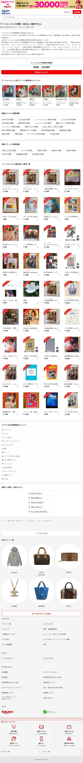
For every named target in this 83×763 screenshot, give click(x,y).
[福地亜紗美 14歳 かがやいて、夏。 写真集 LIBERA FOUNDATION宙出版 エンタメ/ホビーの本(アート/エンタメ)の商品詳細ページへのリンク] (11, 400)
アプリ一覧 (46, 751)
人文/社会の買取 (24, 119)
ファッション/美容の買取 (11, 127)
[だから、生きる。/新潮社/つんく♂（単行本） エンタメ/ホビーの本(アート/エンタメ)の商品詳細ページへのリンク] (11, 289)
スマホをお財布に (41, 744)
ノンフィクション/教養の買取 (45, 119)
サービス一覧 (5, 751)
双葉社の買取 (42, 150)
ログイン (67, 12)
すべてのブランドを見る (41, 613)
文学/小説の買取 (8, 119)
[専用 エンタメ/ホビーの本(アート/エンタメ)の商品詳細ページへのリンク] (31, 289)
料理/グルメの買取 (31, 127)
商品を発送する (36, 507)
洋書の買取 (19, 134)
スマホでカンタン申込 (13, 744)
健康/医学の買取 (24, 123)
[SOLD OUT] (8, 91)
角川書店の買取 (38, 154)
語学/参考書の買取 (48, 130)
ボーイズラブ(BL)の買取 (36, 134)
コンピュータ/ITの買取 (43, 123)
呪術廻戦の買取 (22, 154)
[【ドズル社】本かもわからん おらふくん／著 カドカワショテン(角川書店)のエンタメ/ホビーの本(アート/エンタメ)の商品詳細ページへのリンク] (72, 400)
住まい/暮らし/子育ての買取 (53, 127)
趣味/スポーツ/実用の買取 (65, 123)
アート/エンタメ (7, 186)
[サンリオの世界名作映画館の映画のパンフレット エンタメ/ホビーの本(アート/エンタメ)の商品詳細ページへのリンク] (72, 205)
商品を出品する (36, 493)
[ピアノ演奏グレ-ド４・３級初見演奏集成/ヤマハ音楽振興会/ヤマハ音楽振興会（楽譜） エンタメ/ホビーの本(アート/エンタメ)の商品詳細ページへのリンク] (31, 372)
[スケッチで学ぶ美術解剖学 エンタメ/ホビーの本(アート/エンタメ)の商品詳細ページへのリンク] (31, 205)
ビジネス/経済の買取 (68, 119)
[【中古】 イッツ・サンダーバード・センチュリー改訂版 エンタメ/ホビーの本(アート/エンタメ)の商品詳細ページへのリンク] (72, 233)
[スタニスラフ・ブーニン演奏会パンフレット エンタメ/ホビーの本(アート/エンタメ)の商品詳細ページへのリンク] (52, 400)
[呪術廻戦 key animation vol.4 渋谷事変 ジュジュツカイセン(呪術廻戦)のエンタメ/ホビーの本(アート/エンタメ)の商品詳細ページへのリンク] (72, 344)
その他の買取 (55, 134)
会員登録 (77, 12)
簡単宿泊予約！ (69, 732)
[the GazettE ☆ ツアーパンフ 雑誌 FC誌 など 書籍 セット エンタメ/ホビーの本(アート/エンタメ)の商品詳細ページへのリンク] (52, 261)
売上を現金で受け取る (39, 511)
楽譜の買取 (6, 134)
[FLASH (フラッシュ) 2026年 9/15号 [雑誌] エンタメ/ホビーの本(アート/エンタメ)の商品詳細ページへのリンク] (11, 233)
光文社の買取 (6, 154)
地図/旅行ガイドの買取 (28, 130)
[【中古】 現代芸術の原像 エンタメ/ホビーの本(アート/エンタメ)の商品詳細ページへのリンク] (72, 261)
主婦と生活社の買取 (9, 150)
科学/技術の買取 (8, 123)
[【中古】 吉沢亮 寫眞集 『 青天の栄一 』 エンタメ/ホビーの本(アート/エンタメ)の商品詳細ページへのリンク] (52, 344)
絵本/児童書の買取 (8, 130)
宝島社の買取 (71, 150)
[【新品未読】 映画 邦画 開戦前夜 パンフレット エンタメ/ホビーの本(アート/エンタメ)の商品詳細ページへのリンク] (11, 317)
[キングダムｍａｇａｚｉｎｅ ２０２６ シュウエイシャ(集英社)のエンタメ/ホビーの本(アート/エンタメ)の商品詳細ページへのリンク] (52, 233)
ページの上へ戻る (41, 533)
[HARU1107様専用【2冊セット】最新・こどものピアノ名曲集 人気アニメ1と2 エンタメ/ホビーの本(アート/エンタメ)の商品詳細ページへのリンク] (11, 261)
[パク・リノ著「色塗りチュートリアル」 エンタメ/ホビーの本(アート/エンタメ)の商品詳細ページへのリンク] (31, 400)
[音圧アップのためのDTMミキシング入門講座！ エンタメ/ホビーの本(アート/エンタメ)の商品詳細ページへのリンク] (11, 205)
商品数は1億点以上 (13, 732)
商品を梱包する (36, 498)
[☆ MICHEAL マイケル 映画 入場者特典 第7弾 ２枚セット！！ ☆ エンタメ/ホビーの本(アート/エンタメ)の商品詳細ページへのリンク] (31, 233)
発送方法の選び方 (37, 502)
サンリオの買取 (26, 150)
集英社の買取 (56, 150)
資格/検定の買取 (65, 130)
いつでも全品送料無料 (41, 732)
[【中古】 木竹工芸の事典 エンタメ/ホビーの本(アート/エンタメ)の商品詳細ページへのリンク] (31, 344)
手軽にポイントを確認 (69, 744)
